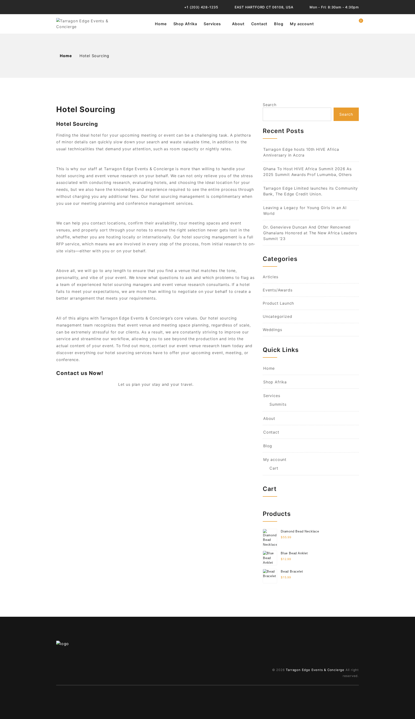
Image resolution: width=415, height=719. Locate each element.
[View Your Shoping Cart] (357, 24)
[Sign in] (346, 24)
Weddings (272, 329)
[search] (335, 24)
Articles (270, 276)
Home (160, 23)
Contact (259, 23)
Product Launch (278, 303)
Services (212, 23)
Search (269, 104)
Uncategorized (277, 316)
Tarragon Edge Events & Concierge (315, 670)
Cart (273, 468)
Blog (278, 23)
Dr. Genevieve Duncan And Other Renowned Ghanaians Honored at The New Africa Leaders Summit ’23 (310, 233)
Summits (278, 404)
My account (302, 23)
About (238, 23)
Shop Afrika (185, 23)
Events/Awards (277, 290)
